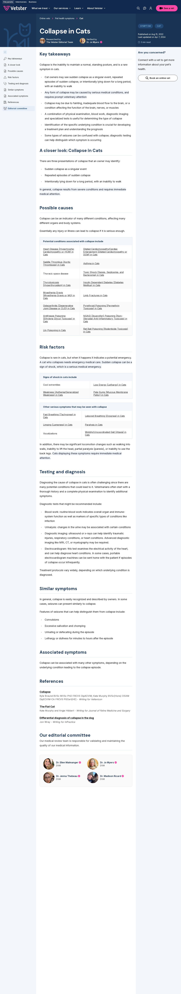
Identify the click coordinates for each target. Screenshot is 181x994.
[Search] (138, 8)
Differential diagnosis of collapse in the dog (67, 717)
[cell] (59, 252)
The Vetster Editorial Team (59, 42)
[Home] (15, 8)
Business (32, 2)
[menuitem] (41, 8)
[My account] (151, 8)
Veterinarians (21, 2)
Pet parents (8, 2)
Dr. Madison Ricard (110, 776)
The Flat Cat (47, 706)
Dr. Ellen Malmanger (67, 762)
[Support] (145, 8)
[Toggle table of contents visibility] (5, 52)
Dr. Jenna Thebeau (66, 776)
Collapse (45, 691)
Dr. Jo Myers (93, 42)
